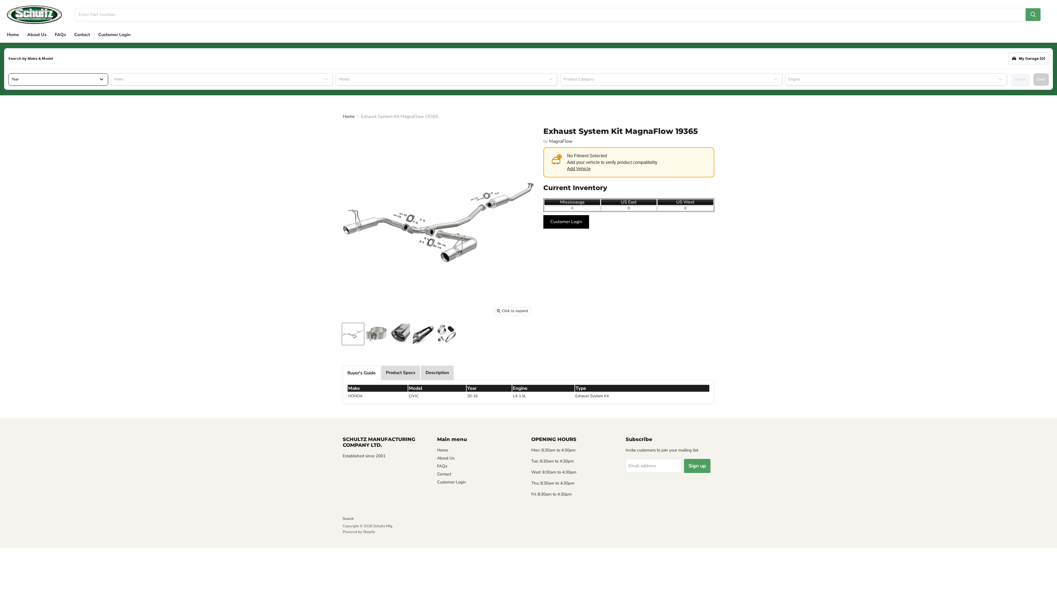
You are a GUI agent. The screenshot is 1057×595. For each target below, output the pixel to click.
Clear (1041, 79)
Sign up (697, 466)
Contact (82, 35)
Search (1020, 79)
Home (13, 35)
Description (437, 373)
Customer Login (114, 35)
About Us (37, 35)
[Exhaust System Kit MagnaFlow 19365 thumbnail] (353, 334)
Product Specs (400, 373)
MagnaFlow (560, 141)
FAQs (60, 35)
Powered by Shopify (359, 531)
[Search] (1033, 14)
